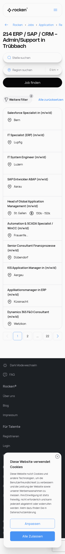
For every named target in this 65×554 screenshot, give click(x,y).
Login (6, 446)
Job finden (32, 82)
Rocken (18, 25)
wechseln (23, 365)
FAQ (12, 375)
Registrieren (11, 436)
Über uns (9, 396)
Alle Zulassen (32, 536)
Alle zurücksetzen (50, 100)
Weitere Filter (20, 98)
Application (46, 25)
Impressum (10, 415)
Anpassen (32, 523)
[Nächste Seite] (57, 336)
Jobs (31, 25)
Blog (6, 405)
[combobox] (52, 69)
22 (47, 336)
